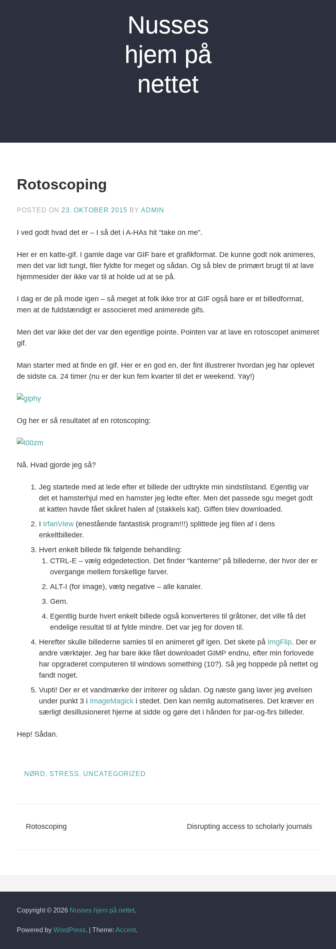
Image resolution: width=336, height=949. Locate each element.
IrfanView (58, 524)
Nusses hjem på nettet (168, 54)
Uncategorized (114, 773)
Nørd (34, 773)
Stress (64, 773)
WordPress (69, 929)
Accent (126, 929)
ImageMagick (112, 701)
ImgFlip (280, 642)
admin (152, 210)
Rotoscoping (46, 826)
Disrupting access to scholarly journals (249, 826)
